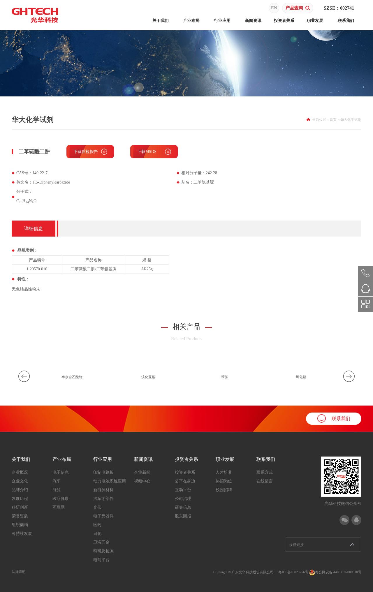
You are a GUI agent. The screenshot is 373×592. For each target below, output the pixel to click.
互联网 (58, 507)
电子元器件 (103, 516)
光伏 (97, 507)
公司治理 (183, 498)
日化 (97, 533)
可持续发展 (22, 533)
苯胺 (224, 377)
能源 (56, 490)
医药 (97, 525)
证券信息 (183, 507)
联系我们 (346, 20)
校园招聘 (224, 490)
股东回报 (183, 516)
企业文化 (20, 481)
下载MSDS (146, 151)
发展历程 (20, 498)
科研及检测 (103, 551)
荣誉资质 (20, 516)
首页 (333, 120)
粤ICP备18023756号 (293, 572)
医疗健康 (60, 498)
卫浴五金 (101, 542)
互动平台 (183, 490)
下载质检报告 (85, 151)
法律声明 (19, 572)
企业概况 (20, 472)
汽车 (56, 481)
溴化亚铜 (148, 377)
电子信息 (60, 472)
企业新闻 (142, 472)
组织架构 (20, 525)
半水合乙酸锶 (71, 377)
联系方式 (264, 472)
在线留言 (264, 481)
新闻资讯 (253, 20)
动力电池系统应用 (109, 481)
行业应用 (222, 20)
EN (274, 8)
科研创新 (20, 507)
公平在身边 (185, 481)
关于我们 (160, 20)
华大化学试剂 (350, 120)
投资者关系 (284, 20)
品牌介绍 (20, 490)
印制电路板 (103, 472)
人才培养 (224, 472)
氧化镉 (301, 377)
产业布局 (191, 20)
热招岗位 (224, 481)
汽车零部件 (103, 498)
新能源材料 (103, 490)
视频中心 (142, 481)
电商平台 (101, 560)
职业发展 (315, 20)
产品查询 (294, 8)
